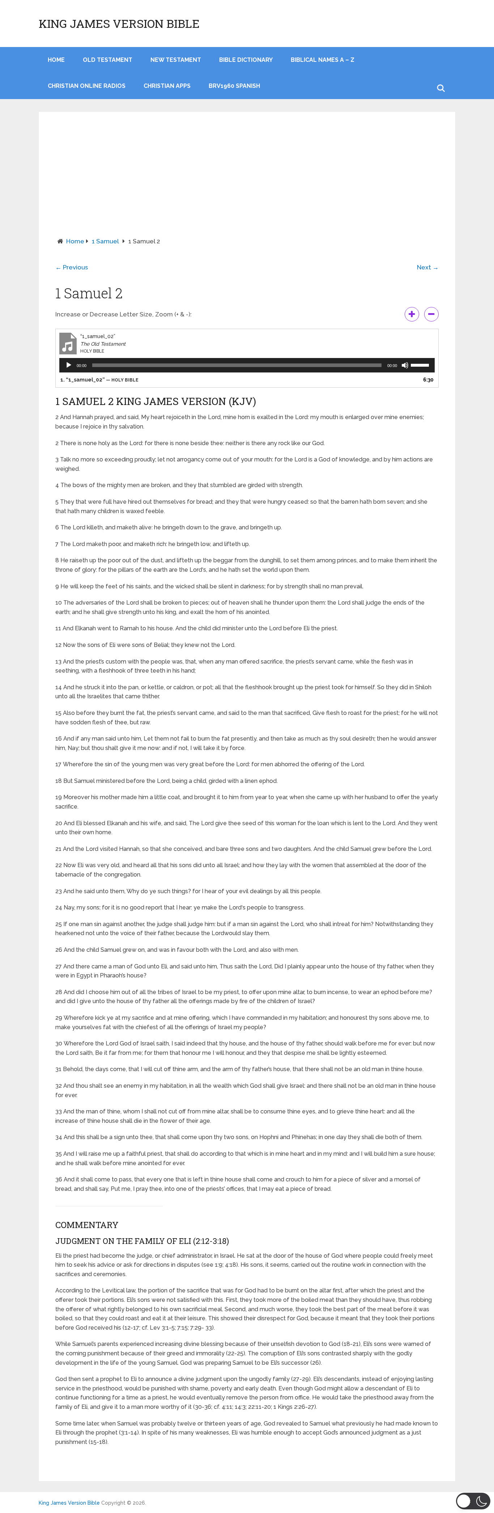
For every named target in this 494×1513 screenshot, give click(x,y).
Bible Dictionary (246, 59)
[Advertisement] (247, 182)
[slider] (421, 364)
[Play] (68, 365)
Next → (428, 267)
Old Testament (107, 59)
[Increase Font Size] (412, 314)
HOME (56, 59)
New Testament (175, 59)
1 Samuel (105, 241)
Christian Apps (167, 85)
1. (99, 380)
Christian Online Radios (86, 85)
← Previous (71, 267)
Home (75, 241)
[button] (473, 1501)
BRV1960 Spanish (234, 85)
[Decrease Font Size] (431, 314)
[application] (247, 365)
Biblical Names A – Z (322, 59)
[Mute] (405, 365)
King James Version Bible (119, 23)
